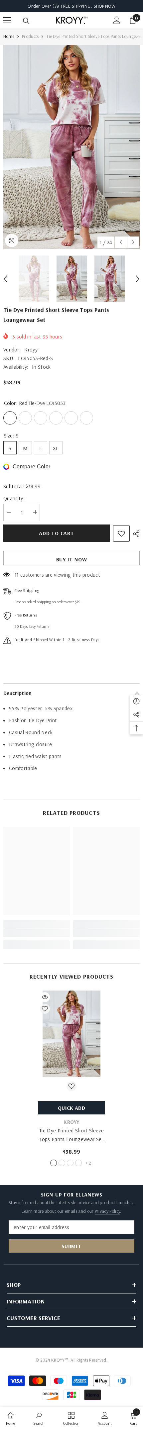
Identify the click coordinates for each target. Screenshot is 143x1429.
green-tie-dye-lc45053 (70, 1163)
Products (30, 36)
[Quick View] (45, 997)
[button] (121, 242)
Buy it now (71, 559)
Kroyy (31, 349)
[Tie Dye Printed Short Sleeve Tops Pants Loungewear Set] (71, 1034)
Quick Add (71, 1107)
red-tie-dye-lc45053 (53, 1163)
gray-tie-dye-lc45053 (62, 1163)
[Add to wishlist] (121, 533)
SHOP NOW (104, 6)
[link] (36, 932)
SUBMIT (71, 1246)
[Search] (26, 21)
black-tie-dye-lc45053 (78, 1163)
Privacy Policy (107, 1211)
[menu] (7, 20)
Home (8, 36)
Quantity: (14, 498)
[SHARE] (135, 534)
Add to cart (56, 533)
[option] (71, 147)
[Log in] (116, 20)
